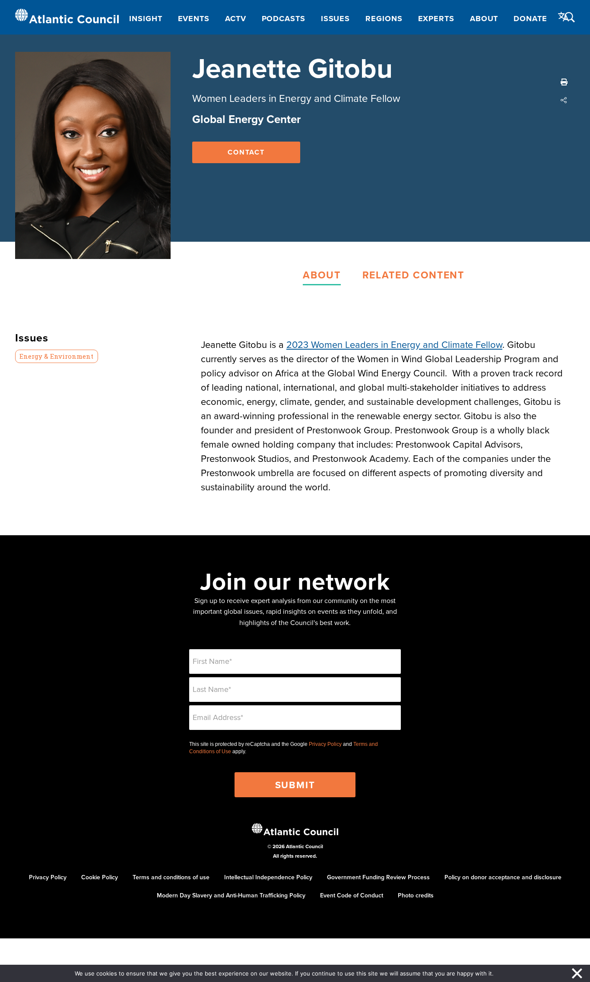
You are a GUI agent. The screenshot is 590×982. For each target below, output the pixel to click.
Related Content (413, 275)
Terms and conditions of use (171, 877)
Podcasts (283, 18)
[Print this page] (564, 82)
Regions (383, 18)
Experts (436, 18)
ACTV (235, 18)
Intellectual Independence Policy (268, 877)
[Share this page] (564, 100)
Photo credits (416, 895)
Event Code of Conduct (351, 895)
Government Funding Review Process (378, 877)
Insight (145, 18)
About (484, 18)
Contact (246, 152)
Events (193, 18)
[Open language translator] (563, 17)
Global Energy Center (246, 119)
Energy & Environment (56, 356)
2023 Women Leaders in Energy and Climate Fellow (394, 344)
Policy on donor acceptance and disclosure (502, 877)
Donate (530, 18)
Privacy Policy (325, 744)
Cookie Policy (99, 877)
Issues (335, 18)
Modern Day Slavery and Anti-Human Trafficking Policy (231, 895)
